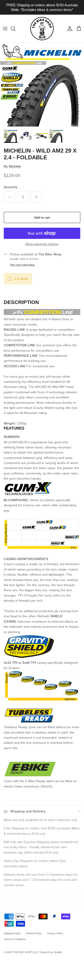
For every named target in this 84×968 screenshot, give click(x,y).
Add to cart (42, 217)
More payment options (42, 244)
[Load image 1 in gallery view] (42, 85)
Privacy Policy (55, 933)
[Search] (15, 28)
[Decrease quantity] (9, 197)
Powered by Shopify (50, 952)
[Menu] (5, 28)
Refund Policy (34, 933)
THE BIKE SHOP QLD (25, 952)
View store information (22, 265)
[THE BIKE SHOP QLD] (42, 28)
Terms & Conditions (15, 939)
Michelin (15, 166)
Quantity (11, 187)
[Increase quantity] (36, 197)
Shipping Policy (12, 933)
